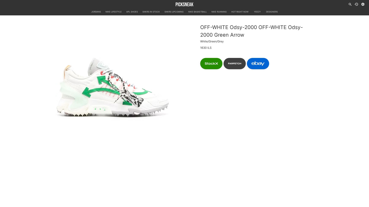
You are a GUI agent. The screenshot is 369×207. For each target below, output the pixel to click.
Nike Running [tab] (219, 11)
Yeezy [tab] (257, 11)
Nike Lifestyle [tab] (114, 11)
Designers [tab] (272, 11)
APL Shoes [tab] (132, 11)
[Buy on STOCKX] (211, 63)
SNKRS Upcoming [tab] (174, 11)
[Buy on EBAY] (258, 63)
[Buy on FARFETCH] (235, 63)
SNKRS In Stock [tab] (151, 11)
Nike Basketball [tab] (197, 11)
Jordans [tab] (96, 11)
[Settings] (363, 4)
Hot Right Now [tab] (239, 11)
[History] (356, 4)
